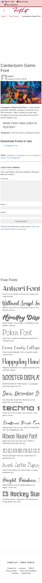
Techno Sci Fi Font (21, 409)
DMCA (31, 568)
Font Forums (14, 16)
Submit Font (26, 573)
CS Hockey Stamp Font (21, 494)
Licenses (22, 568)
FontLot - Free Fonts (21, 563)
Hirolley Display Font (21, 318)
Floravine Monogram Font (21, 450)
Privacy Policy (11, 571)
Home (3, 16)
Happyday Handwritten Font (21, 362)
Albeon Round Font (20, 436)
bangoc (11, 76)
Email (3, 212)
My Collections (12, 5)
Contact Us (11, 568)
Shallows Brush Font (21, 422)
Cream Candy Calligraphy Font (21, 347)
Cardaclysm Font (23, 155)
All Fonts (15, 573)
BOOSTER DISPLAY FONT (21, 378)
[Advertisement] (21, 39)
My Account (23, 2)
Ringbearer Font (11, 146)
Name (3, 204)
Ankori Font (21, 289)
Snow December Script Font (21, 394)
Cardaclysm (11, 155)
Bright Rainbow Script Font (21, 480)
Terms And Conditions (28, 571)
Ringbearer (16, 158)
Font (8, 158)
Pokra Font (17, 333)
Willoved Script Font (21, 303)
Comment (4, 179)
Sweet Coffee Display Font (21, 465)
